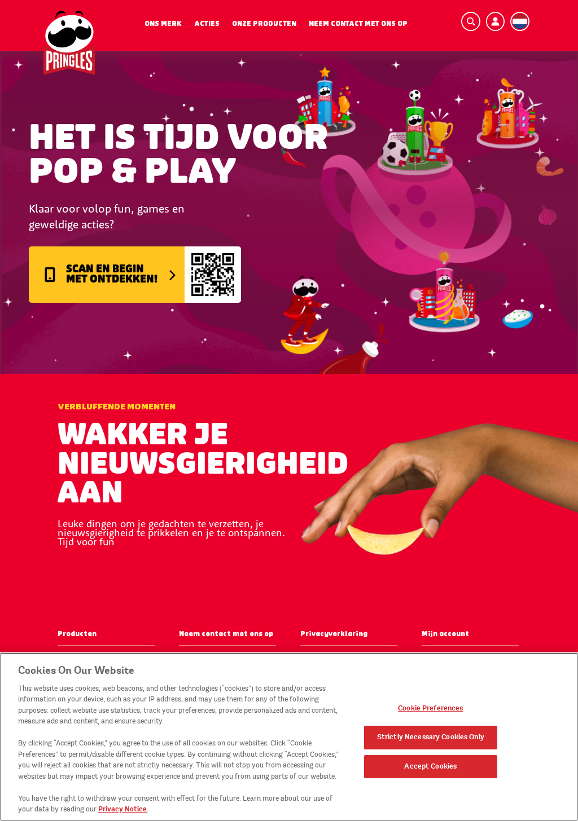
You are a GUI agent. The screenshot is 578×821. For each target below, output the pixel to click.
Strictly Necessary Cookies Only (430, 737)
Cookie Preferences (430, 709)
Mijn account (445, 634)
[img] (69, 43)
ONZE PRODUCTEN (264, 24)
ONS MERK (163, 24)
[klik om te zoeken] (470, 21)
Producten (77, 634)
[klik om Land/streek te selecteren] (519, 21)
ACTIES (207, 24)
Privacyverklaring (333, 634)
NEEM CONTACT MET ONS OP (358, 24)
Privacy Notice (122, 809)
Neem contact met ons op (226, 634)
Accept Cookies (430, 766)
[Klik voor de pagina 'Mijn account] (495, 21)
